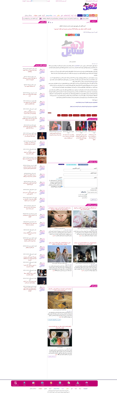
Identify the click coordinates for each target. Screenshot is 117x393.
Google (24, 1)
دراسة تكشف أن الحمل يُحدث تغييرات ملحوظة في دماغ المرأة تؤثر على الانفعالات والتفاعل (66, 18)
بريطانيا (70, 115)
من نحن (69, 384)
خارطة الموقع (77, 384)
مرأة (95, 22)
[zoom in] (48, 22)
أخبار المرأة (83, 115)
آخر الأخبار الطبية (52, 356)
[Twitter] (71, 165)
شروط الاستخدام (59, 178)
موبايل (24, 384)
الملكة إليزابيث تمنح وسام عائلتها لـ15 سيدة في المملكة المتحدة (86, 102)
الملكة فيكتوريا (64, 115)
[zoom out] (52, 22)
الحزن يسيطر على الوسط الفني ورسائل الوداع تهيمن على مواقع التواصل (29, 289)
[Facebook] (83, 165)
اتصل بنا (33, 384)
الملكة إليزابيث (77, 65)
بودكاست (87, 384)
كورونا (93, 81)
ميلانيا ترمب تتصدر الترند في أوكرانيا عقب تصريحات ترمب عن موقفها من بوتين (68, 136)
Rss (51, 384)
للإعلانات (42, 384)
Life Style (89, 115)
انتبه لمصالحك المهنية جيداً (30, 86)
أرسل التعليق (93, 199)
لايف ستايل (29, 1)
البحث (48, 1)
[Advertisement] (52, 7)
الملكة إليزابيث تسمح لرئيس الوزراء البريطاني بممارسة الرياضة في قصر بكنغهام (83, 106)
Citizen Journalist (60, 384)
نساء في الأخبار (89, 22)
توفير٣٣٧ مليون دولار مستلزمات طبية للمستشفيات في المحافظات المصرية (29, 259)
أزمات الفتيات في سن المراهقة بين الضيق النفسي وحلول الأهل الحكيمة (29, 18)
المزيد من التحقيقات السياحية (54, 319)
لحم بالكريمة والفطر (30, 247)
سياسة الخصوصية (15, 384)
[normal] (50, 22)
